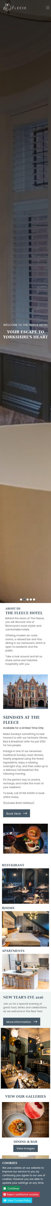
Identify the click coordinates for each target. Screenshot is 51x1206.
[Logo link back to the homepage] (14, 7)
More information (18, 1022)
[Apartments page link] (25, 971)
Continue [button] (13, 1188)
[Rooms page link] (25, 929)
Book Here (13, 814)
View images (25, 1148)
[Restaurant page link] (25, 886)
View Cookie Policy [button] (19, 1200)
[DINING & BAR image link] (25, 1119)
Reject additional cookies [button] (23, 1194)
